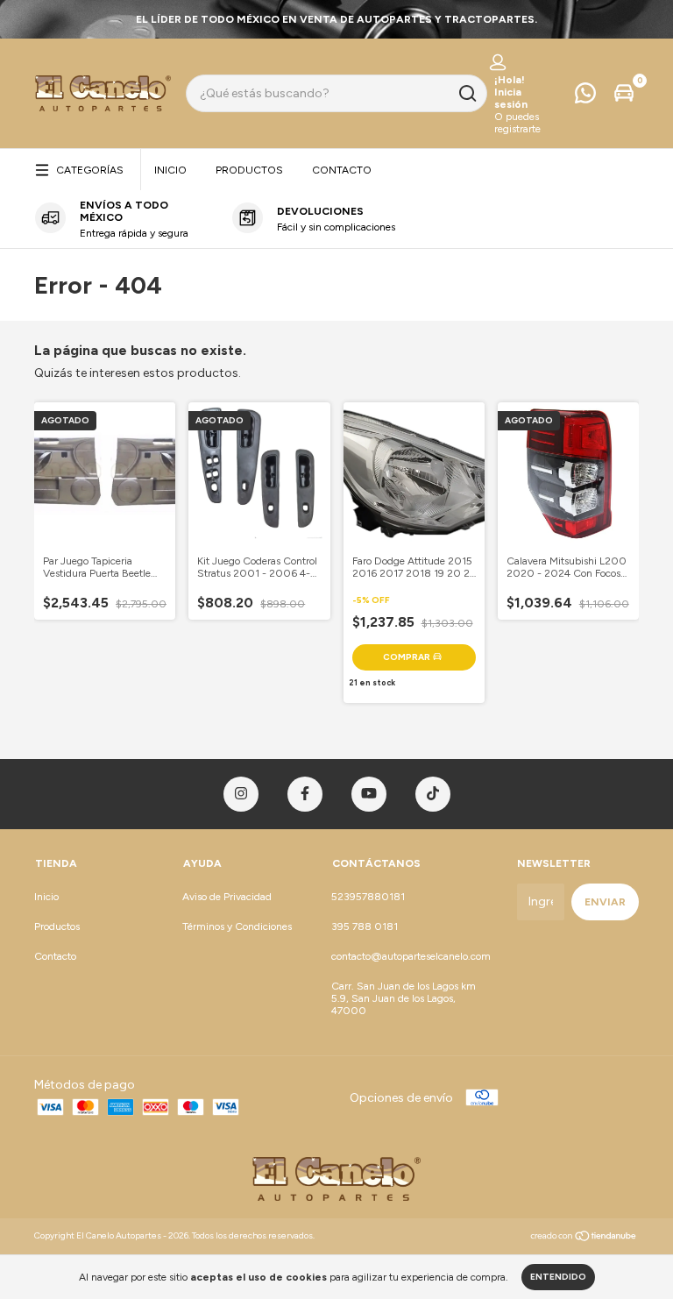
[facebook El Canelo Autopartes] (304, 794)
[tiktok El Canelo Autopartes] (432, 794)
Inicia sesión (511, 98)
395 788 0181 (364, 926)
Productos (249, 170)
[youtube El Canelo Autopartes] (368, 794)
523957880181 (368, 897)
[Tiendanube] (584, 1238)
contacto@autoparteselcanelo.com (411, 956)
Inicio (170, 170)
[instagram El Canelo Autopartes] (241, 794)
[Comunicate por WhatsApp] (585, 97)
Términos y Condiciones (237, 926)
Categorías (90, 170)
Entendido (558, 1276)
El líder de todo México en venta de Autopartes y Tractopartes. (336, 19)
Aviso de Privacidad (227, 897)
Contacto (342, 170)
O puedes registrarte (517, 122)
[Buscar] (466, 94)
